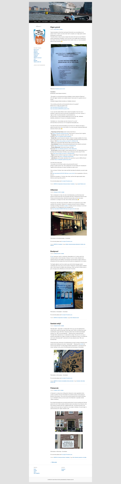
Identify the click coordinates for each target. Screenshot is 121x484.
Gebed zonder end (37, 61)
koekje (83, 381)
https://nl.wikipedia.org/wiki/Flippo (66, 156)
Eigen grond (55, 27)
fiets (74, 457)
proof (78, 317)
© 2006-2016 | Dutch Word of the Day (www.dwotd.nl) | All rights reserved (60, 479)
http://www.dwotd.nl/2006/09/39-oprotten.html (59, 108)
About (39, 21)
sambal (81, 344)
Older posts (53, 462)
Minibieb (35, 60)
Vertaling (35, 56)
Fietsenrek (54, 388)
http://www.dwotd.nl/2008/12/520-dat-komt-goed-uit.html (63, 208)
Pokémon (82, 183)
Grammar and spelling (62, 381)
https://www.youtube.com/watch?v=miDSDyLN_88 (67, 141)
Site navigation (45, 21)
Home (35, 21)
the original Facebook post (66, 181)
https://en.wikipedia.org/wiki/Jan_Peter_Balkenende (66, 148)
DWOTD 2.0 (56, 183)
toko (84, 244)
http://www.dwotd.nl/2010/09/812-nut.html (58, 107)
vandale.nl (66, 205)
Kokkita (81, 244)
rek (83, 457)
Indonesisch (78, 244)
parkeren (80, 457)
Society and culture (66, 183)
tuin (84, 183)
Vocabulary (73, 183)
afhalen (67, 244)
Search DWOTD (53, 21)
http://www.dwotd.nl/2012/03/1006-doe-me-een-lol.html (64, 173)
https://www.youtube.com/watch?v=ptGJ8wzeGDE (63, 153)
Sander (61, 29)
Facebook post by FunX (60, 88)
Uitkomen (54, 190)
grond (79, 183)
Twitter (62, 470)
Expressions (60, 183)
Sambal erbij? (55, 323)
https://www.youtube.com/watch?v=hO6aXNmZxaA (65, 145)
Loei (34, 59)
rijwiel (85, 457)
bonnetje (78, 381)
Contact (35, 470)
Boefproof (54, 251)
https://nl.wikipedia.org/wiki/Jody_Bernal (63, 159)
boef (52, 256)
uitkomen (52, 245)
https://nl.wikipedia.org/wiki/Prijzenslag (61, 133)
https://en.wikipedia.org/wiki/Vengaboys (63, 136)
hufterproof (75, 317)
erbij (81, 381)
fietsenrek (77, 457)
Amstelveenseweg (72, 244)
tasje (54, 382)
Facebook (59, 21)
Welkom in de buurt (37, 57)
